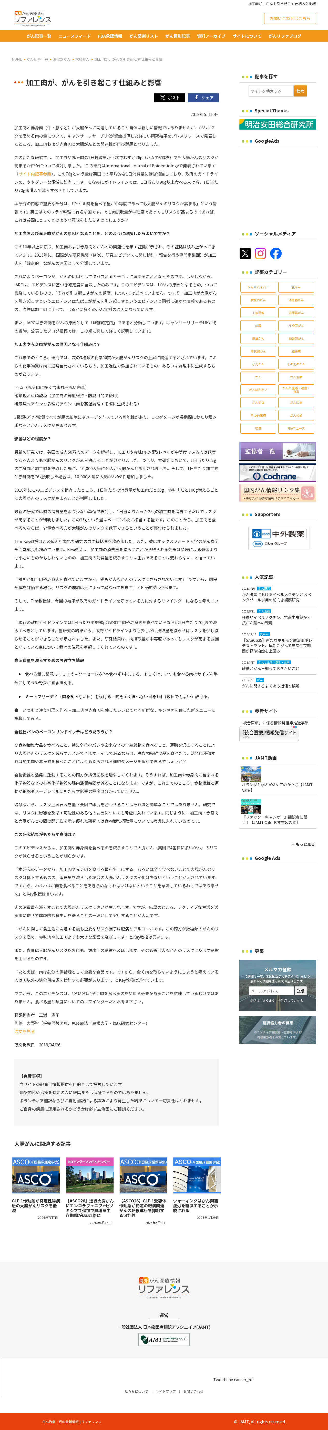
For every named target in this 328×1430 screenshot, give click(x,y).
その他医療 (258, 415)
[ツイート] (169, 97)
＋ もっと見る (303, 844)
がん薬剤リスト (143, 36)
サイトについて (247, 36)
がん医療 (296, 402)
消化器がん (296, 300)
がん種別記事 (177, 36)
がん (258, 377)
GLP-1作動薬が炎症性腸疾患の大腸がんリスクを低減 (36, 1205)
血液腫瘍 (258, 312)
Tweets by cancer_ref (233, 1379)
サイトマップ (166, 1391)
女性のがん (258, 300)
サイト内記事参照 (34, 174)
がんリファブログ (285, 36)
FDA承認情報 (110, 36)
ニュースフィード (74, 36)
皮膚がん (258, 338)
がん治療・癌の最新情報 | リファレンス (71, 1421)
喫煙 (258, 428)
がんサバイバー (258, 287)
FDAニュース (296, 428)
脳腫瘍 (296, 351)
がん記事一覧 (39, 36)
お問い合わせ (193, 1391)
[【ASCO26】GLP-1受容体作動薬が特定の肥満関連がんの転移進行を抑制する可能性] (143, 1175)
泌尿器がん (296, 312)
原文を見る (24, 1031)
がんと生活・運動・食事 (296, 390)
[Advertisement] (282, 185)
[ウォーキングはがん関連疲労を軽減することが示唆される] (197, 1175)
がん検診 (296, 415)
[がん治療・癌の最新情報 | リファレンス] (33, 18)
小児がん (258, 364)
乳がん (296, 287)
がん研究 (258, 402)
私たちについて (136, 1391)
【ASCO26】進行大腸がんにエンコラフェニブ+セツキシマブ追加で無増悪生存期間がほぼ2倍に (90, 1208)
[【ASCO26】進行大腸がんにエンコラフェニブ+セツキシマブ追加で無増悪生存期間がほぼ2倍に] (90, 1175)
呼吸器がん (296, 325)
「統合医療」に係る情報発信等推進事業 (274, 722)
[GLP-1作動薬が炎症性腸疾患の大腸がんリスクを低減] (36, 1175)
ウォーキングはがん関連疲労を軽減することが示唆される (195, 1205)
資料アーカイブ (211, 36)
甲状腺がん (258, 351)
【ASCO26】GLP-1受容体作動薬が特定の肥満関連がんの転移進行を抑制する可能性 (142, 1208)
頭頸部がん (296, 338)
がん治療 (296, 377)
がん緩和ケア (258, 389)
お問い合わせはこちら (290, 18)
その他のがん (296, 364)
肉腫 (258, 325)
